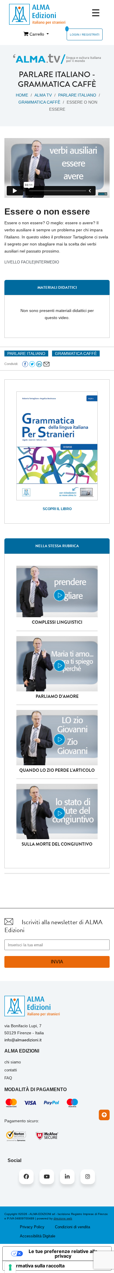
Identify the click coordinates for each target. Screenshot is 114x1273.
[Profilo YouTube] (47, 1176)
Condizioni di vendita (72, 1227)
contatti (10, 1070)
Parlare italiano (54, 74)
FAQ (8, 1078)
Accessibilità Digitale (37, 1236)
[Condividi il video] (46, 363)
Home (22, 95)
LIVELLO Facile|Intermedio (31, 262)
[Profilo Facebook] (26, 1176)
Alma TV (43, 95)
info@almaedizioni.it (23, 1040)
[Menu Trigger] (96, 13)
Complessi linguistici (57, 622)
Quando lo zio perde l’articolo (57, 770)
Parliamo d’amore (57, 696)
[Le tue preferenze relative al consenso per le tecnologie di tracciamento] (10, 1267)
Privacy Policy (32, 1227)
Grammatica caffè (57, 84)
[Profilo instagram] (87, 1176)
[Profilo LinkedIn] (67, 1176)
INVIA (57, 961)
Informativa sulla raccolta (36, 1266)
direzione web (62, 1218)
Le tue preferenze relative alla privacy (63, 1253)
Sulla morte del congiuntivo (57, 844)
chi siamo (12, 1062)
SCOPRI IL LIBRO (57, 509)
